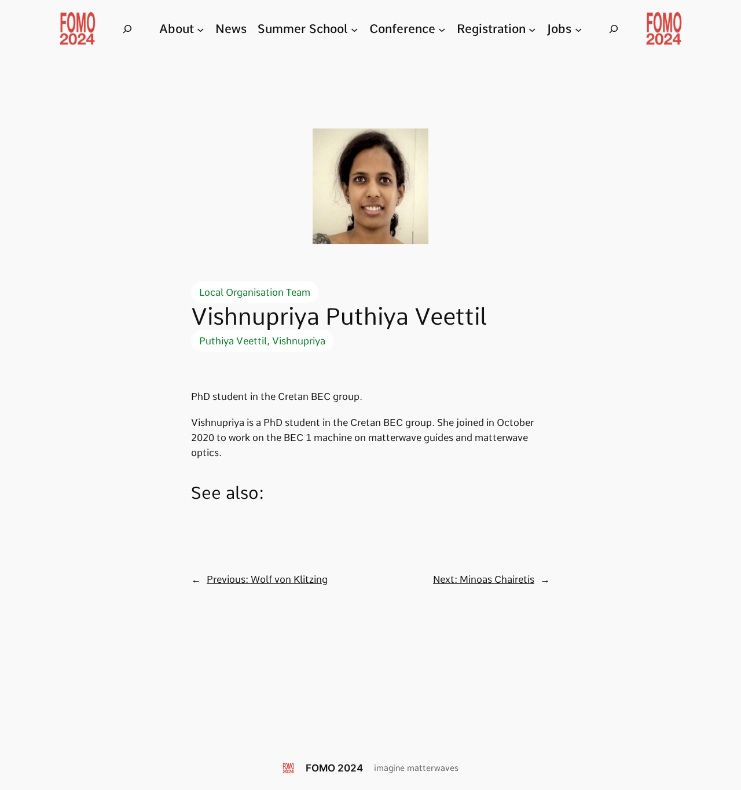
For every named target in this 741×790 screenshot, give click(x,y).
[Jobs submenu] (578, 28)
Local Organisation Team (254, 292)
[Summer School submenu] (354, 28)
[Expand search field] (127, 29)
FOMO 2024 (334, 768)
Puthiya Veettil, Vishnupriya (262, 341)
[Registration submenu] (532, 28)
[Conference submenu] (441, 28)
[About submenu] (200, 28)
